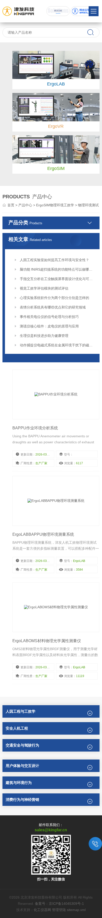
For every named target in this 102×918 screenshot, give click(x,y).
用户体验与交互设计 (22, 766)
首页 (10, 205)
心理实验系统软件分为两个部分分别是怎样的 (54, 298)
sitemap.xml (76, 910)
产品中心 (25, 205)
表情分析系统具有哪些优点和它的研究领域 (53, 307)
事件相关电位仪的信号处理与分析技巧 (49, 317)
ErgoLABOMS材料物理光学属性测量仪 (46, 641)
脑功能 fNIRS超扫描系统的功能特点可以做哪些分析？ (58, 269)
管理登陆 (59, 910)
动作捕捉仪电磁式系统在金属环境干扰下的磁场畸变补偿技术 (58, 345)
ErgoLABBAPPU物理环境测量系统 (43, 534)
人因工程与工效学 (20, 711)
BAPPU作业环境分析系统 (35, 428)
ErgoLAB (56, 83)
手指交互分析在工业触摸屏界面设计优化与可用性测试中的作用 (58, 279)
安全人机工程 (17, 728)
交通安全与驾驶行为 (22, 745)
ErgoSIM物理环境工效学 (55, 205)
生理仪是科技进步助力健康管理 (44, 336)
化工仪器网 (42, 910)
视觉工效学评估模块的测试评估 (44, 288)
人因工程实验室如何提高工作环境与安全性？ (54, 260)
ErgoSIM (56, 168)
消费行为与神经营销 (22, 799)
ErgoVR (56, 126)
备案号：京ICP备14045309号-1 (59, 904)
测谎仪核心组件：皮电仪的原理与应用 (49, 326)
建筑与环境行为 (19, 782)
